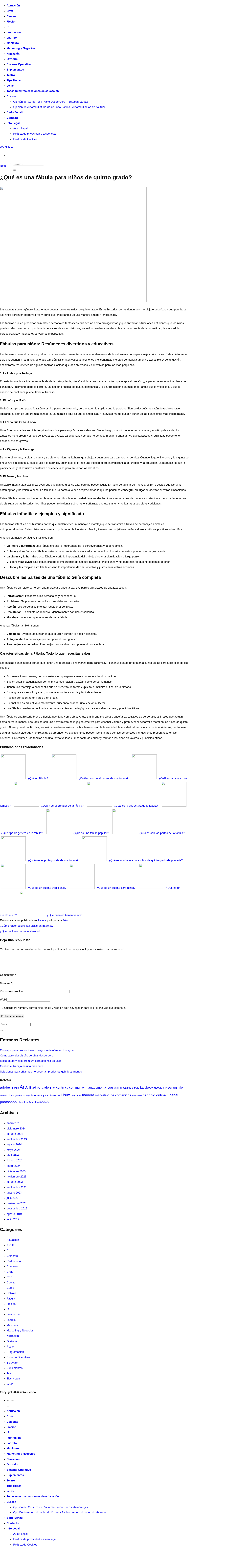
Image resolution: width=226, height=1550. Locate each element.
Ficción (11, 21)
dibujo (135, 1087)
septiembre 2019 (17, 1208)
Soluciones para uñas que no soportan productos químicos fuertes (41, 1071)
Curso (10, 1287)
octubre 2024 (15, 1133)
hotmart (4, 1095)
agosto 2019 (14, 1214)
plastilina (23, 1102)
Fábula (3, 166)
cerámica (62, 1087)
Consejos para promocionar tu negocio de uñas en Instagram (37, 1050)
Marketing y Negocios (21, 48)
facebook (146, 1087)
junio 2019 (13, 1219)
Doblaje (11, 1293)
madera (88, 1095)
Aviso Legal (20, 128)
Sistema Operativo (19, 64)
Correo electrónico (12, 991)
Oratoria (12, 59)
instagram (15, 1095)
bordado (43, 1087)
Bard (32, 1087)
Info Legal (13, 123)
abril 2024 (13, 1155)
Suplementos (15, 69)
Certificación (14, 1261)
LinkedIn (54, 1095)
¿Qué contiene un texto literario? (20, 931)
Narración (13, 53)
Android (15, 1087)
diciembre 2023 (16, 1171)
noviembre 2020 (16, 1203)
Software (12, 1362)
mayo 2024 (13, 1149)
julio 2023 (12, 1198)
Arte (65, 920)
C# (8, 1250)
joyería (29, 1095)
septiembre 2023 (17, 1187)
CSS (9, 1277)
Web (3, 999)
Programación (15, 1351)
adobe (5, 1087)
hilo (180, 1087)
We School (6, 147)
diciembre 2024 (16, 1128)
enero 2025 (13, 1123)
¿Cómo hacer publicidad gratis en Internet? (26, 925)
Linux (65, 1095)
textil (32, 1102)
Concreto (12, 1266)
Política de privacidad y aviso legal (34, 133)
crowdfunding (113, 1087)
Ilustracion (14, 32)
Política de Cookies (25, 139)
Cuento (11, 1282)
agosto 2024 (14, 1144)
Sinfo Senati (15, 112)
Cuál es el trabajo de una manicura (21, 1066)
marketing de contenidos (113, 1095)
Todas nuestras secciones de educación (33, 91)
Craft (10, 11)
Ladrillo (12, 37)
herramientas (170, 1088)
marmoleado (137, 1096)
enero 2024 (13, 1165)
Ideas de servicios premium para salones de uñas (31, 1060)
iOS (23, 1096)
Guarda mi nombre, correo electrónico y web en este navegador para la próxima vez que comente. (65, 1007)
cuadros (126, 1087)
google (158, 1087)
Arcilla (10, 1245)
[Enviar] (14, 170)
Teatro (11, 75)
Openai (172, 1095)
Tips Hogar (14, 80)
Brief (52, 1087)
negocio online (154, 1095)
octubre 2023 (15, 1181)
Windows (43, 1102)
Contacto (13, 117)
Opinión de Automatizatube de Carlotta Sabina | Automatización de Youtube (59, 107)
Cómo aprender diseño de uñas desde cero (26, 1055)
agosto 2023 (14, 1192)
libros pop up (41, 1095)
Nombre (6, 983)
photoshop (8, 1102)
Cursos (11, 96)
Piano (10, 1346)
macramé (76, 1095)
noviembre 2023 (16, 1176)
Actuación (13, 5)
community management (86, 1087)
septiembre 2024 (17, 1139)
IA (8, 26)
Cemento (12, 16)
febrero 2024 (14, 1160)
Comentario (8, 974)
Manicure (13, 43)
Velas (10, 85)
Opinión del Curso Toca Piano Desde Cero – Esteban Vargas (50, 101)
